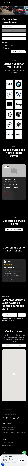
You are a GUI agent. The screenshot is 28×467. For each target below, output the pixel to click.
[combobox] (14, 26)
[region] (14, 184)
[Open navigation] (24, 3)
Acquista (4, 452)
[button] (14, 374)
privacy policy (12, 320)
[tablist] (14, 345)
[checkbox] (3, 45)
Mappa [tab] (8, 345)
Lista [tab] (20, 345)
